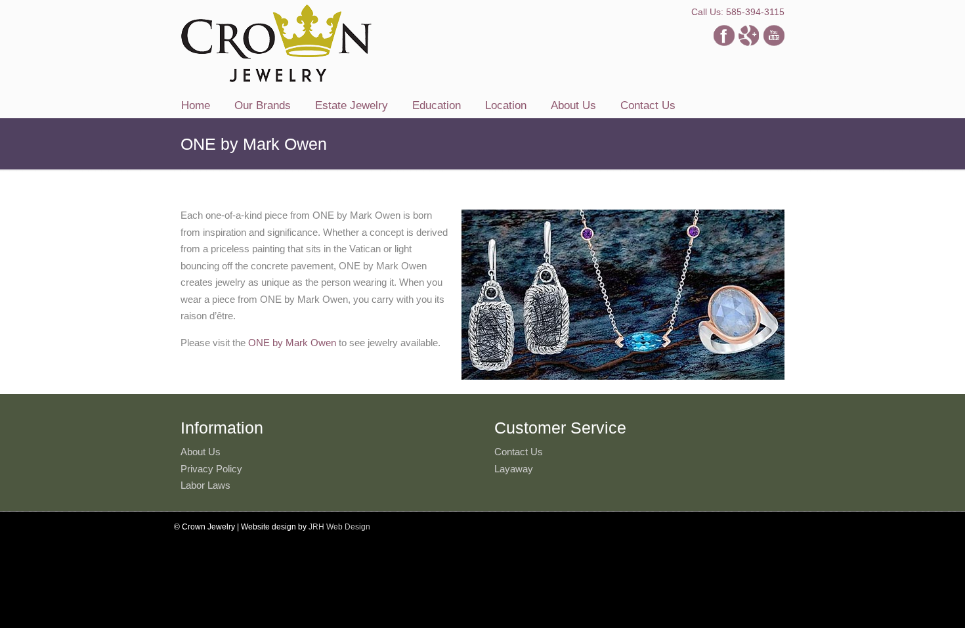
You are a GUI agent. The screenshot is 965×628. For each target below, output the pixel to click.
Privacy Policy (211, 468)
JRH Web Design (339, 526)
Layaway (513, 468)
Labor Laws (205, 485)
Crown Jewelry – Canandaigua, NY (276, 43)
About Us (201, 451)
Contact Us (518, 451)
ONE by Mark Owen (292, 342)
